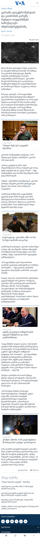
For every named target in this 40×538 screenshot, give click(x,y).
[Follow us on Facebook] (3, 521)
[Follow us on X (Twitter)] (7, 521)
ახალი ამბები (6, 8)
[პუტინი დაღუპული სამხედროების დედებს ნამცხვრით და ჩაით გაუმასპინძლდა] (20, 317)
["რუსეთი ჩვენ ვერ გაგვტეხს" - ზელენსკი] (20, 130)
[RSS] (21, 521)
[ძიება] (34, 535)
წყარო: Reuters (6, 31)
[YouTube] (25, 535)
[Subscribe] (25, 521)
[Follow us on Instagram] (16, 521)
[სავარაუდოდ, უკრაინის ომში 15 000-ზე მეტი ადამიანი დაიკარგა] (20, 222)
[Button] (34, 39)
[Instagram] (15, 535)
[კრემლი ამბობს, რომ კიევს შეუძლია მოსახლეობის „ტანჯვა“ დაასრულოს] (20, 425)
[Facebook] (6, 535)
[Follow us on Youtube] (12, 521)
